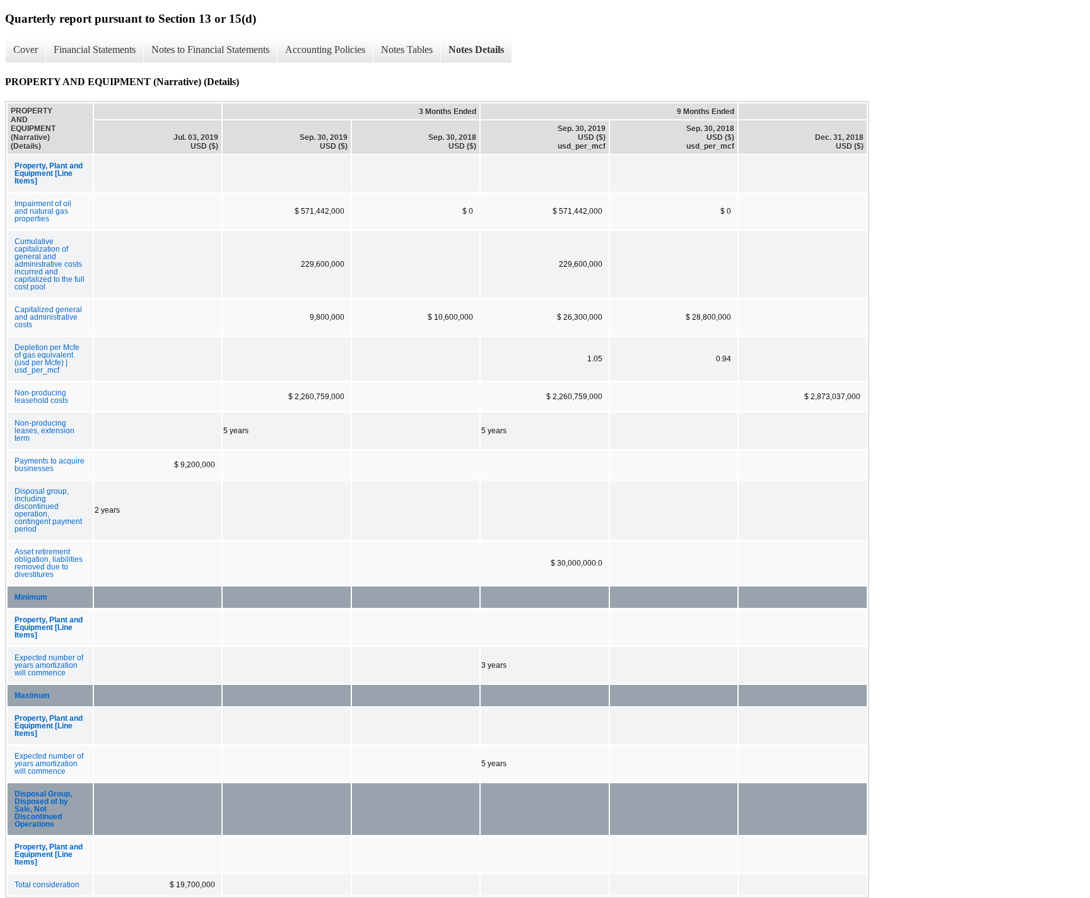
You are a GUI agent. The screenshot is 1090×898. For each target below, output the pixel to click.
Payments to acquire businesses (50, 464)
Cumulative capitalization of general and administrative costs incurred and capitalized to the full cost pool (50, 264)
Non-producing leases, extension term (44, 430)
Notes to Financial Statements (210, 49)
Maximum (32, 695)
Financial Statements (95, 49)
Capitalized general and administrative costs (48, 317)
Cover (25, 49)
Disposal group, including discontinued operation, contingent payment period (48, 510)
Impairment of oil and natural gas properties (43, 211)
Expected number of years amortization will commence (49, 665)
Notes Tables (407, 49)
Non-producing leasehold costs (41, 396)
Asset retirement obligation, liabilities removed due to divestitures (49, 563)
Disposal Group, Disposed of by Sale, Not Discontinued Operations (43, 809)
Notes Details (476, 49)
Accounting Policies (325, 49)
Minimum (31, 597)
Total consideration (47, 885)
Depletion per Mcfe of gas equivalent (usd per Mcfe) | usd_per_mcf (47, 359)
